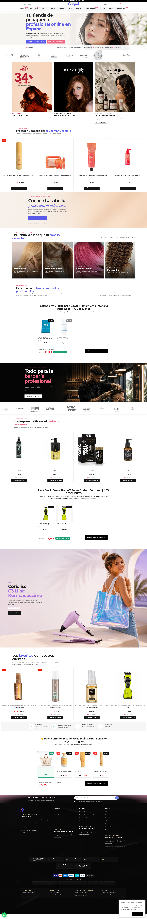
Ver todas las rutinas (84, 820)
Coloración (57, 814)
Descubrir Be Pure (100, 122)
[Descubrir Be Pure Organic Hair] (115, 87)
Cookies (100, 903)
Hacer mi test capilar (36, 218)
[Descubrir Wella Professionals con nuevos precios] (32, 87)
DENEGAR (126, 913)
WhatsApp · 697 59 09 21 (27, 832)
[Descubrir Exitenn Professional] (15, 56)
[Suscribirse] (117, 798)
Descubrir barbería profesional (63, 831)
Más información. (132, 909)
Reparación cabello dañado (86, 814)
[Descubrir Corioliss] (103, 56)
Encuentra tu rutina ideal (86, 828)
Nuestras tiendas (109, 826)
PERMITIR (137, 913)
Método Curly (83, 811)
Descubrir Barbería (32, 396)
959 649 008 (103, 892)
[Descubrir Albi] (118, 55)
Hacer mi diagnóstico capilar (36, 41)
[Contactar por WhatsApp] (4, 914)
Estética (56, 823)
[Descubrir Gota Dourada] (59, 55)
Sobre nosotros (109, 811)
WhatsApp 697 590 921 (112, 892)
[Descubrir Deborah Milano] (133, 56)
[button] (119, 4)
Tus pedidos (108, 817)
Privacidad (95, 903)
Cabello (56, 811)
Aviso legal (89, 903)
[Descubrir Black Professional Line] (73, 87)
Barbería (56, 817)
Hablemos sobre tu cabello (113, 837)
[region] (73, 93)
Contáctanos (108, 829)
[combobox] (34, 4)
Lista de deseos (109, 820)
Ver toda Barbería (126, 426)
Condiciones (106, 903)
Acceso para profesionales (55, 41)
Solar (55, 820)
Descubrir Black (58, 121)
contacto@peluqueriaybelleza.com (29, 835)
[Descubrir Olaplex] (89, 55)
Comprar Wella (16, 121)
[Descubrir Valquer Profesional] (30, 55)
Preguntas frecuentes (111, 814)
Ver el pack (13, 612)
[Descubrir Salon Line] (44, 56)
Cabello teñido (83, 817)
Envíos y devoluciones (111, 823)
